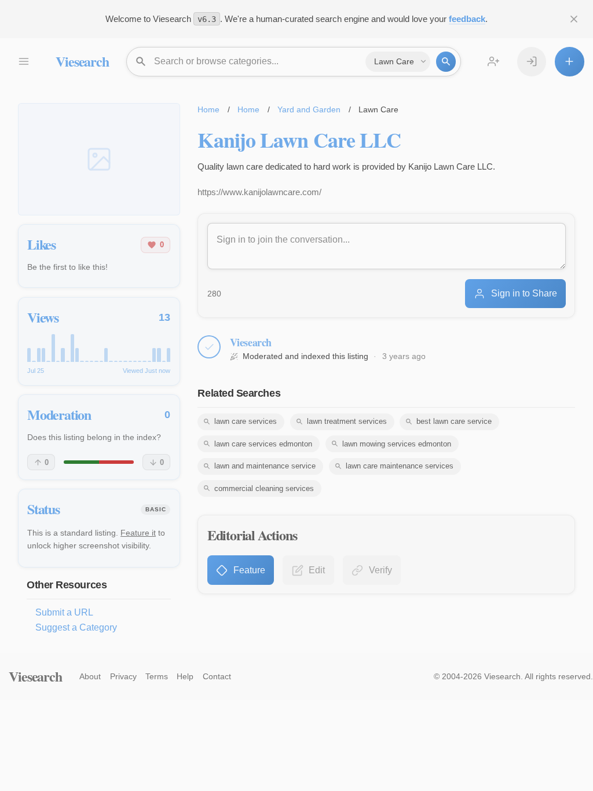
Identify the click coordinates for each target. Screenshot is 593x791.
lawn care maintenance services (399, 466)
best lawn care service (454, 421)
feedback (467, 19)
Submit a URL (64, 612)
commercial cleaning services (264, 488)
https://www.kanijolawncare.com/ (259, 192)
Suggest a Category (76, 627)
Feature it (138, 532)
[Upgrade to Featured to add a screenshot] (99, 159)
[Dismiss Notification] (574, 19)
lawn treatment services (347, 421)
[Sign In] (531, 61)
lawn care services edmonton (263, 444)
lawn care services (245, 421)
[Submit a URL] (569, 61)
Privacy (123, 676)
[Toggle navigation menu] (23, 61)
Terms (156, 676)
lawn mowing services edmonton (396, 444)
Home (208, 109)
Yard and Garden (309, 109)
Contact (217, 676)
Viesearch (82, 61)
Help (185, 676)
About (90, 676)
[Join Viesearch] (493, 61)
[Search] (446, 61)
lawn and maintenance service (265, 466)
